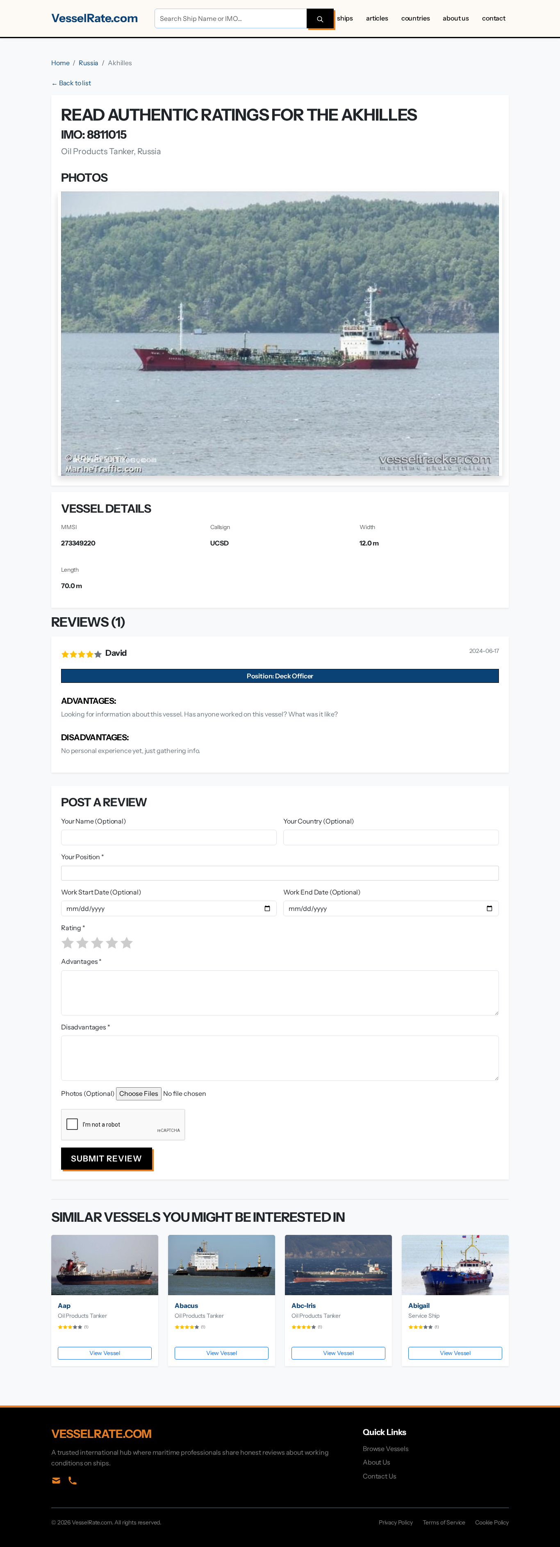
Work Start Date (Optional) (101, 892)
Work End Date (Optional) (322, 892)
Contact (493, 18)
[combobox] (282, 873)
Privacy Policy (396, 1522)
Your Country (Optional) (318, 821)
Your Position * (82, 857)
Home (60, 63)
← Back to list (71, 83)
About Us (456, 18)
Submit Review (106, 1159)
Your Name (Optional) (93, 821)
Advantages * (81, 961)
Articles (377, 18)
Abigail (419, 1305)
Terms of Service (444, 1522)
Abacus (186, 1305)
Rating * (73, 928)
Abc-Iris (303, 1305)
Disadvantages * (85, 1027)
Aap (64, 1305)
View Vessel (104, 1353)
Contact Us (379, 1476)
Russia (88, 63)
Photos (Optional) (88, 1093)
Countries (415, 18)
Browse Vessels (386, 1448)
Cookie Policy (492, 1522)
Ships (345, 18)
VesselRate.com (94, 18)
